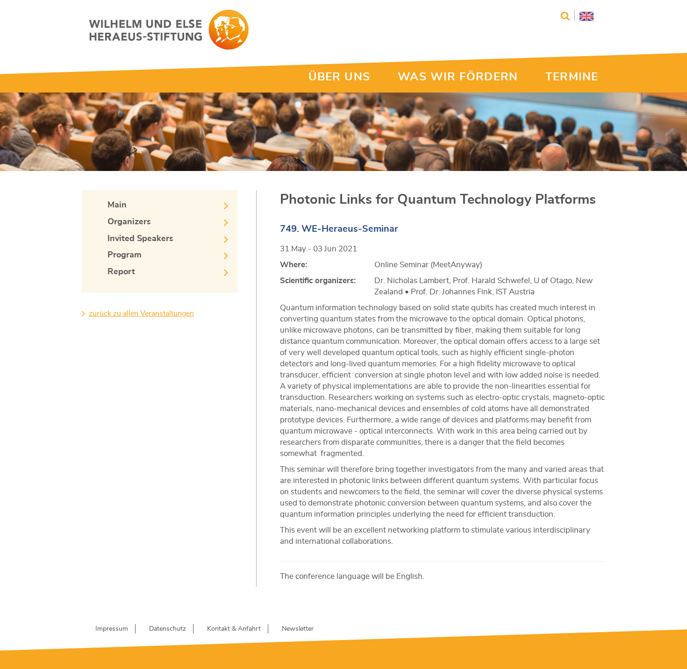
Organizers (129, 222)
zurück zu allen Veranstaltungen (141, 313)
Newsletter (298, 629)
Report (121, 272)
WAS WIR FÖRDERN (458, 77)
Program (124, 255)
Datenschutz (167, 629)
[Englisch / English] (584, 15)
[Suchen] (565, 16)
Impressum (111, 629)
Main (117, 205)
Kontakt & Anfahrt (234, 629)
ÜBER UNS (339, 77)
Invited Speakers (140, 239)
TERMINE (571, 77)
